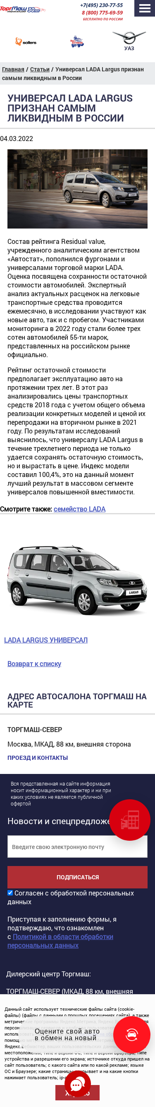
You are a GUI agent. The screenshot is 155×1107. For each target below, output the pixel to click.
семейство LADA (79, 508)
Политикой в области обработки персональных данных (60, 940)
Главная (13, 69)
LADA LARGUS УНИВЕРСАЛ (46, 639)
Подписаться (78, 877)
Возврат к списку (34, 663)
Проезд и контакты (37, 758)
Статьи (40, 69)
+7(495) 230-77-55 (101, 5)
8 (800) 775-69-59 (102, 12)
